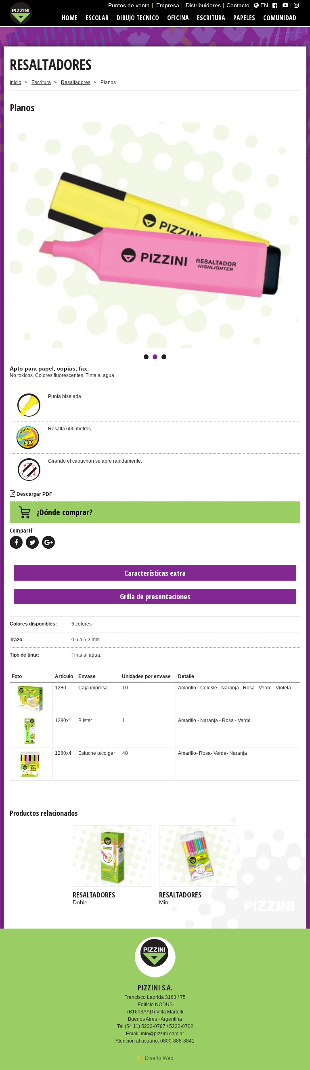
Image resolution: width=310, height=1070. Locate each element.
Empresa (167, 5)
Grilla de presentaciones (155, 596)
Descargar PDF (33, 494)
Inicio (15, 82)
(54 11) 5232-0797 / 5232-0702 (159, 1026)
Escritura (211, 17)
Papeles (244, 17)
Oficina (178, 17)
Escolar (97, 17)
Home (70, 17)
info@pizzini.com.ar (162, 1033)
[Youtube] (285, 5)
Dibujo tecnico (138, 17)
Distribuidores (203, 5)
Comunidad (279, 17)
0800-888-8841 (177, 1041)
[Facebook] (275, 5)
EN (263, 5)
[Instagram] (296, 5)
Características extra (155, 573)
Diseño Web (159, 1058)
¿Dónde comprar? (64, 512)
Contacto (237, 5)
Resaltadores (75, 82)
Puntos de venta (129, 5)
